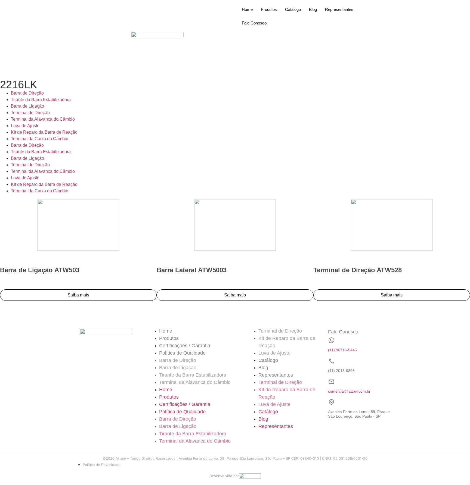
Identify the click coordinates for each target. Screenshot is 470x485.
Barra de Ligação (27, 106)
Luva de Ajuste (25, 125)
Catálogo (293, 9)
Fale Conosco (254, 23)
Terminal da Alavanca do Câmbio (43, 119)
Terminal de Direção (30, 112)
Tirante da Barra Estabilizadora (41, 99)
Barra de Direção (27, 93)
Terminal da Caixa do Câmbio (39, 138)
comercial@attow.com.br (349, 391)
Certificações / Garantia (184, 345)
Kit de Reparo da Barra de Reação (44, 132)
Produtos (269, 9)
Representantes (339, 9)
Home (247, 9)
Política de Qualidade (182, 353)
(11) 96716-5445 (342, 350)
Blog (313, 9)
